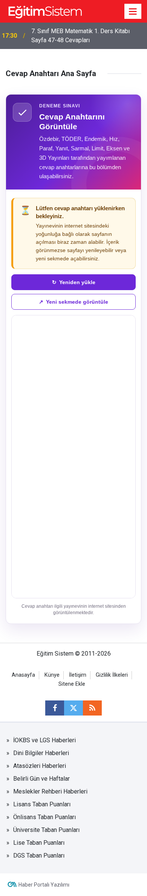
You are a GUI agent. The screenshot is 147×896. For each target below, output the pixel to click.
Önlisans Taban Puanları (44, 817)
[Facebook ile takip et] (54, 708)
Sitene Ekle (71, 684)
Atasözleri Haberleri (39, 765)
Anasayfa (23, 675)
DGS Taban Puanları (38, 855)
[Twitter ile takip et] (73, 708)
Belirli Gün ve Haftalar (41, 778)
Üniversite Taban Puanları (46, 829)
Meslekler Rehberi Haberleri (50, 791)
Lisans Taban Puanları (41, 804)
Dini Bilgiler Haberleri (41, 753)
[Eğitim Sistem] (45, 10)
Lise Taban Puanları (38, 842)
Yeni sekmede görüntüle (73, 302)
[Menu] (133, 12)
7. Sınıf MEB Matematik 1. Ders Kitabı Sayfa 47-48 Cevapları (80, 36)
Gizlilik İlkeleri (112, 675)
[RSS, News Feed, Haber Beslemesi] (92, 708)
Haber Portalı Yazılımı (43, 885)
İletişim (77, 675)
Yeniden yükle (73, 282)
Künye (52, 675)
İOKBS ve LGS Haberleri (44, 740)
